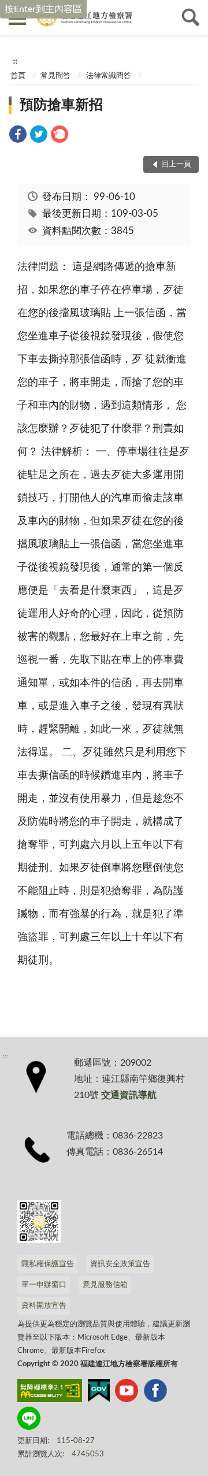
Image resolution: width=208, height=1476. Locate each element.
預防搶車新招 (61, 105)
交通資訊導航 (129, 1095)
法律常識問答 (108, 76)
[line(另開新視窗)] (28, 1420)
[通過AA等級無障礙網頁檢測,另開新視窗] (49, 1393)
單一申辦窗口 (43, 1285)
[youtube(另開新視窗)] (126, 1393)
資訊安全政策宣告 (120, 1264)
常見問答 (55, 76)
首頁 (17, 76)
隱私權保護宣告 (47, 1264)
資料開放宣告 (43, 1306)
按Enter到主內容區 (43, 9)
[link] (18, 136)
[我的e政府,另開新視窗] (99, 1393)
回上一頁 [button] (176, 164)
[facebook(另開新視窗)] (155, 1393)
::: (14, 61)
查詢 (190, 17)
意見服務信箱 (105, 1285)
